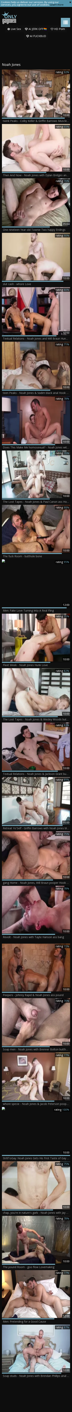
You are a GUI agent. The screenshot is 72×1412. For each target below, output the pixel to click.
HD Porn (59, 29)
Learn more (57, 4)
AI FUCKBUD (37, 36)
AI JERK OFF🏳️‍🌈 (37, 29)
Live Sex (15, 29)
